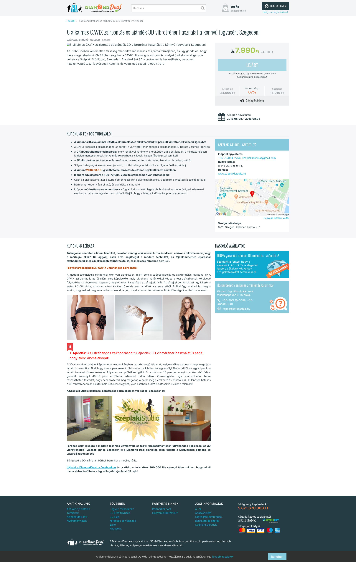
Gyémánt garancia (206, 524)
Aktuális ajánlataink (78, 509)
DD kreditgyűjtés (120, 512)
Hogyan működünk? (122, 509)
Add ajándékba (254, 101)
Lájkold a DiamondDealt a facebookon (91, 467)
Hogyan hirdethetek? (165, 512)
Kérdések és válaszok (123, 520)
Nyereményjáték (77, 520)
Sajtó (113, 524)
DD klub (114, 516)
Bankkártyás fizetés (207, 520)
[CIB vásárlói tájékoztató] (247, 521)
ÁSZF (198, 509)
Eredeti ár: (227, 88)
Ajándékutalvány (77, 516)
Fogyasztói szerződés (208, 516)
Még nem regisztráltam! (275, 12)
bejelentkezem (277, 5)
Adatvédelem (203, 512)
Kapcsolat (116, 528)
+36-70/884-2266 (229, 157)
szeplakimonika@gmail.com (259, 157)
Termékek (73, 512)
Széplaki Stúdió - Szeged (235, 144)
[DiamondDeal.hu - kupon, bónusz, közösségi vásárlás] (94, 8)
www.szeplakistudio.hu (232, 173)
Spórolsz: (277, 88)
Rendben (277, 556)
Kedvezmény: (252, 88)
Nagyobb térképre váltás (276, 218)
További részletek (222, 556)
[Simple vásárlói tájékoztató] (271, 521)
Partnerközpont (161, 509)
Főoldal (71, 20)
